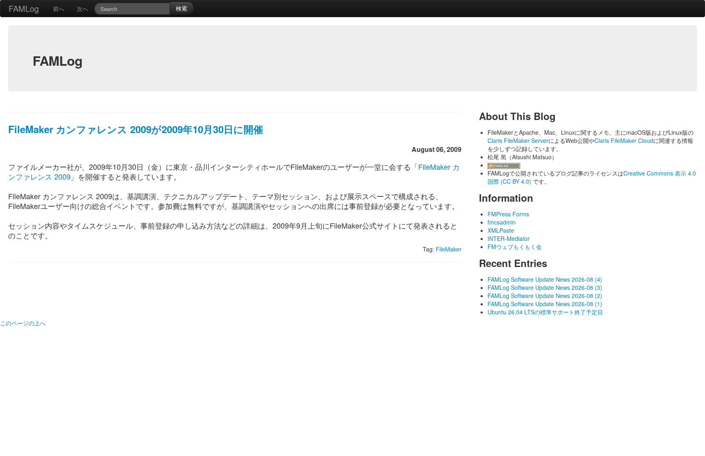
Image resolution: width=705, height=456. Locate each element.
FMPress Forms (508, 214)
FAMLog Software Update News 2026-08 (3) (545, 287)
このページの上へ (23, 323)
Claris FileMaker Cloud (623, 140)
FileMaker (448, 249)
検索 (181, 8)
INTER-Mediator (509, 238)
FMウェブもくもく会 (515, 246)
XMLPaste (501, 230)
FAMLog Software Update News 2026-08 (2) (545, 295)
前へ (58, 8)
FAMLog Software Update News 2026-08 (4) (545, 279)
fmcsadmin (502, 222)
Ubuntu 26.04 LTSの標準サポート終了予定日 (545, 312)
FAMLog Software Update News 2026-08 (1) (545, 304)
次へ (82, 8)
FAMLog (24, 8)
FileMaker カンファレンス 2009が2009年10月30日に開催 (135, 129)
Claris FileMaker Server (518, 140)
